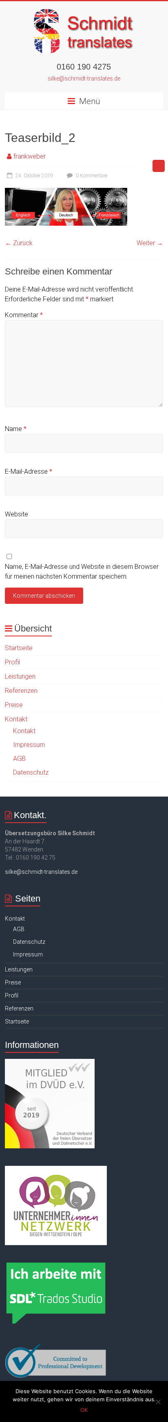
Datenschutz (31, 772)
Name (16, 429)
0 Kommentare (91, 176)
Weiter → (150, 243)
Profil (12, 662)
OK (84, 1410)
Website (16, 514)
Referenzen (21, 691)
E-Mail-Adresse (28, 471)
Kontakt (16, 719)
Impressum (29, 745)
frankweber (29, 156)
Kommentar (24, 315)
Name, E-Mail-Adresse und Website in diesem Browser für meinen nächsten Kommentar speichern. (82, 571)
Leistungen (20, 676)
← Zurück (19, 243)
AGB (19, 758)
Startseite (19, 648)
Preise (14, 705)
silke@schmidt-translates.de (84, 78)
